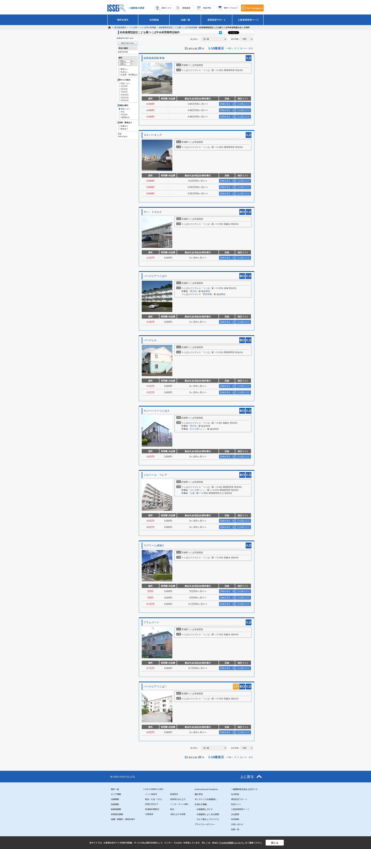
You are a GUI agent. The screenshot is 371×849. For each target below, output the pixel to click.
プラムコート (151, 622)
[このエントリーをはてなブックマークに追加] (220, 32)
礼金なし (124, 72)
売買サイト (236, 804)
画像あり (124, 126)
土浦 (192, 493)
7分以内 (124, 92)
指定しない (125, 83)
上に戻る (247, 776)
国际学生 (199, 794)
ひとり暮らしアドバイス (208, 819)
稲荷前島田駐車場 (154, 58)
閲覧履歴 (186, 7)
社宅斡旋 (154, 19)
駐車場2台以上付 (178, 799)
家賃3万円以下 (151, 804)
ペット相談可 (151, 794)
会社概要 (235, 814)
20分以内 (125, 100)
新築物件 (174, 794)
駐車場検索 (116, 809)
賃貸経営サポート (216, 19)
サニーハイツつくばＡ (157, 410)
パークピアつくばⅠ (155, 686)
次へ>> (243, 48)
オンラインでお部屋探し (206, 799)
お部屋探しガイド (205, 809)
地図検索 (115, 804)
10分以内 (125, 95)
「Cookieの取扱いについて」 (231, 842)
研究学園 (207, 294)
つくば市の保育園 (148, 27)
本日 (123, 112)
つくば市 (133, 27)
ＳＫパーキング (153, 135)
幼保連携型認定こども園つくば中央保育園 (178, 27)
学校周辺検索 (117, 814)
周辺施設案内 (120, 27)
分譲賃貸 (149, 814)
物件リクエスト (231, 7)
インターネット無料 (179, 804)
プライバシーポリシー (205, 824)
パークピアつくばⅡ (155, 276)
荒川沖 (193, 291)
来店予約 (207, 7)
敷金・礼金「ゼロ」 (154, 799)
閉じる (274, 843)
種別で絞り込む (127, 43)
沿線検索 (115, 799)
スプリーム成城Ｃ (154, 545)
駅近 (172, 809)
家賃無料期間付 (152, 809)
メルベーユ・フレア (155, 474)
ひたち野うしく (197, 429)
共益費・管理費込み (129, 75)
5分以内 (124, 89)
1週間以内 (125, 117)
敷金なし (124, 69)
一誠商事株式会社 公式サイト (244, 789)
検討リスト (167, 7)
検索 (120, 134)
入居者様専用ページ (248, 19)
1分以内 (124, 86)
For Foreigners (255, 8)
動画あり (124, 129)
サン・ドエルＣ (153, 211)
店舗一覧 (185, 19)
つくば (206, 70)
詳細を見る (225, 104)
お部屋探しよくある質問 (208, 814)
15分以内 (125, 97)
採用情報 (235, 819)
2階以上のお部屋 (178, 814)
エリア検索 (116, 794)
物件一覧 (115, 789)
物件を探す (123, 19)
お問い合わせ (237, 824)
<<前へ (229, 48)
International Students (206, 789)
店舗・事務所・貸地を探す (123, 819)
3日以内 (124, 114)
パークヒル (150, 340)
